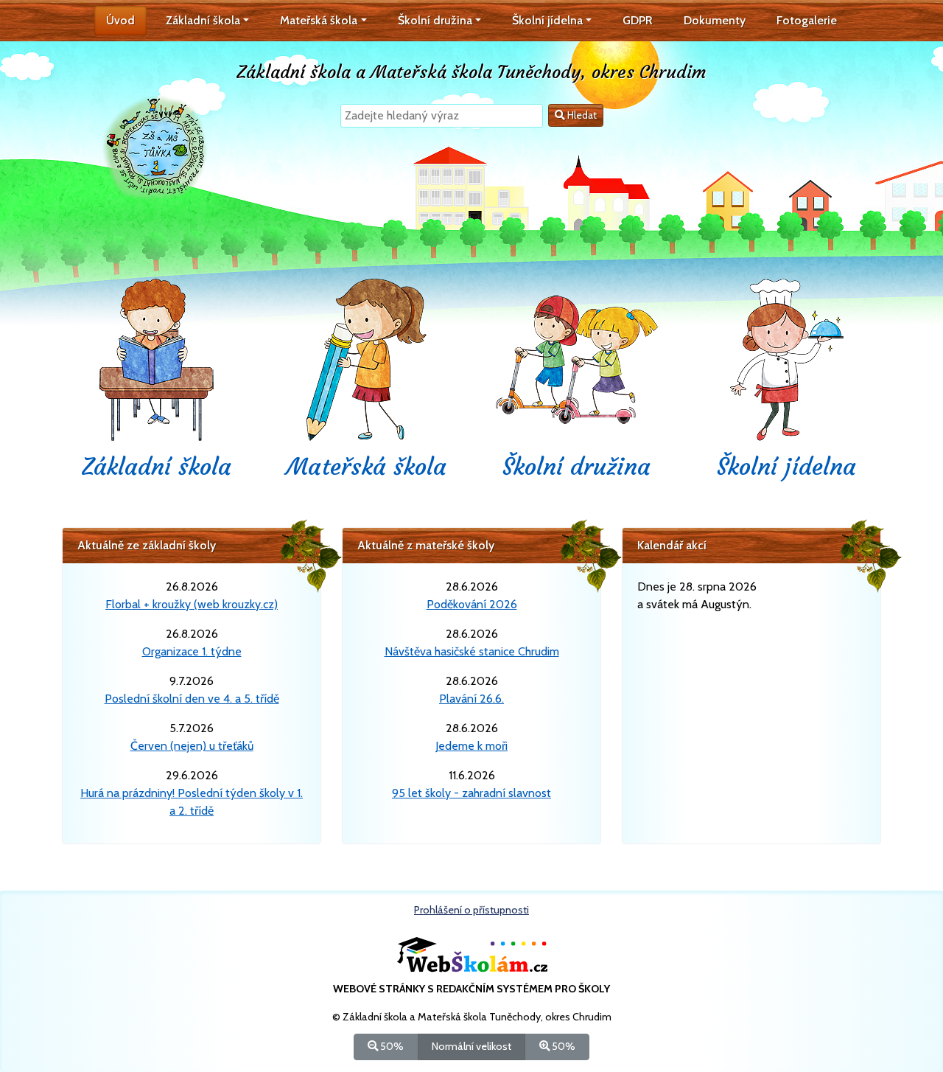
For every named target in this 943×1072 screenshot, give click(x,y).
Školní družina (576, 466)
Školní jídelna (786, 466)
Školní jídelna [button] (547, 20)
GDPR (638, 20)
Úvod (120, 20)
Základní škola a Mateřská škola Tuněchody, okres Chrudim (471, 72)
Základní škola (156, 466)
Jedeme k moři (471, 746)
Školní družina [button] (435, 20)
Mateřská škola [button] (318, 20)
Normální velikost (471, 1046)
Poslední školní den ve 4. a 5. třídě (192, 699)
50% (391, 1046)
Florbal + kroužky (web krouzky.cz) (191, 604)
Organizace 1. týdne (192, 651)
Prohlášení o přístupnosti (471, 909)
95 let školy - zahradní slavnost (471, 793)
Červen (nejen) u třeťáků (191, 746)
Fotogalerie (807, 20)
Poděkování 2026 (472, 604)
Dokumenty (715, 20)
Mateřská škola (366, 466)
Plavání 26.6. (471, 699)
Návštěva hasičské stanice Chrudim (472, 651)
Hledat (581, 115)
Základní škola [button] (203, 20)
